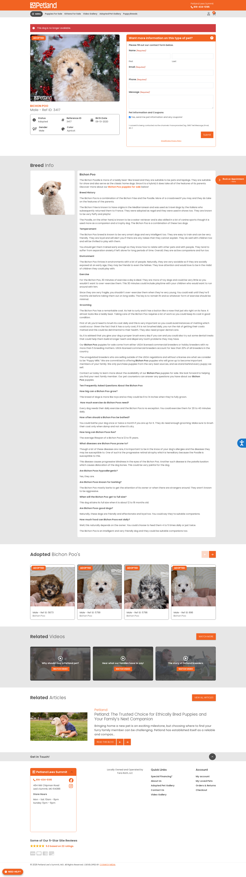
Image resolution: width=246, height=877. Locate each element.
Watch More (206, 636)
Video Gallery (90, 13)
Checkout (201, 790)
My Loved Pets (204, 781)
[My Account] (208, 14)
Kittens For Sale (72, 13)
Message (139, 92)
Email (137, 67)
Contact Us (157, 790)
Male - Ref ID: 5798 (137, 612)
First (131, 61)
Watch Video (60, 669)
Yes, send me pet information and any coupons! (156, 117)
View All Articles (203, 697)
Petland (100, 709)
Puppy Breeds (130, 13)
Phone (137, 79)
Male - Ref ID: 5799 (90, 612)
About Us (156, 781)
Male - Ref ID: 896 (183, 612)
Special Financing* (161, 776)
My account (203, 776)
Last (174, 61)
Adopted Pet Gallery (110, 13)
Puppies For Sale (53, 13)
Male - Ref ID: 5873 (43, 612)
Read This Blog (105, 742)
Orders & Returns (206, 785)
